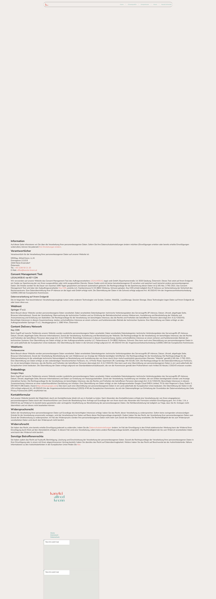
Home (122, 4)
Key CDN (62, 288)
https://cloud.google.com (47, 386)
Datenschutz (54, 537)
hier (78, 444)
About (155, 4)
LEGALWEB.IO (97, 281)
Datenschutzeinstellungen (100, 427)
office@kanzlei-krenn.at (27, 270)
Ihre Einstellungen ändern (50, 247)
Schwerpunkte (132, 4)
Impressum (54, 535)
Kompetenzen (145, 4)
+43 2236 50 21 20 (23, 267)
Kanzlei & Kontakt (166, 4)
